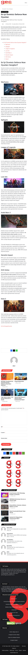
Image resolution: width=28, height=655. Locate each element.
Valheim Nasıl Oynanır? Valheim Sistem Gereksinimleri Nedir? (20, 398)
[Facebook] (11, 351)
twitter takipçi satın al (14, 631)
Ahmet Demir (10, 533)
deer (3, 23)
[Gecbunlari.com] (6, 2)
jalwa (8, 551)
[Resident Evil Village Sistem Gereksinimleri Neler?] (4, 519)
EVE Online (8, 57)
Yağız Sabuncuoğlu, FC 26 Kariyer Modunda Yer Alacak (7, 398)
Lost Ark (7, 50)
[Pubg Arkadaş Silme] (21, 376)
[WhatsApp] (17, 351)
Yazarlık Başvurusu (14, 652)
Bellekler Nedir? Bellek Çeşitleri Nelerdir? (14, 607)
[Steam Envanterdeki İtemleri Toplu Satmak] (4, 513)
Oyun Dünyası (10, 8)
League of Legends (10, 48)
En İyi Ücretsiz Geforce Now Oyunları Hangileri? (14, 42)
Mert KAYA (9, 545)
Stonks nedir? (14, 598)
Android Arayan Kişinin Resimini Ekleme (14, 604)
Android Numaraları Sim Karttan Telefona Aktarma (14, 601)
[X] (14, 351)
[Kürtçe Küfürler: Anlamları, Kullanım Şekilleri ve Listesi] (4, 507)
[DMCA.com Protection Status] (11, 624)
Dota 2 (7, 59)
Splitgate (7, 46)
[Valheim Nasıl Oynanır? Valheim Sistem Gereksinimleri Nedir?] (21, 392)
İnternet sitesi (4, 438)
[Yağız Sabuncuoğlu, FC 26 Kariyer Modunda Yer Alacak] (7, 392)
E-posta (3, 432)
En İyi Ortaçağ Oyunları (6, 326)
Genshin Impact (9, 55)
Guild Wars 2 (8, 52)
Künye (16, 650)
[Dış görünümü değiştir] (21, 3)
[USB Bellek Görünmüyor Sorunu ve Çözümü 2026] (4, 501)
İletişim (20, 650)
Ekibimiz (24, 650)
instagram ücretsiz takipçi (14, 634)
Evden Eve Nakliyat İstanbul (14, 637)
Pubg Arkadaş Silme (19, 381)
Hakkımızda (12, 650)
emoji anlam (14, 609)
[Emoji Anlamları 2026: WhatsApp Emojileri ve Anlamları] (4, 494)
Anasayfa (4, 8)
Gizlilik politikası (5, 650)
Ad (2, 426)
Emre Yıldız (9, 527)
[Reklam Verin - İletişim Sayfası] (9, 464)
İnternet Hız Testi (14, 612)
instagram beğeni (14, 640)
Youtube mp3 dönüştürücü (14, 615)
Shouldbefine (10, 539)
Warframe (7, 44)
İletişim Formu (12, 573)
